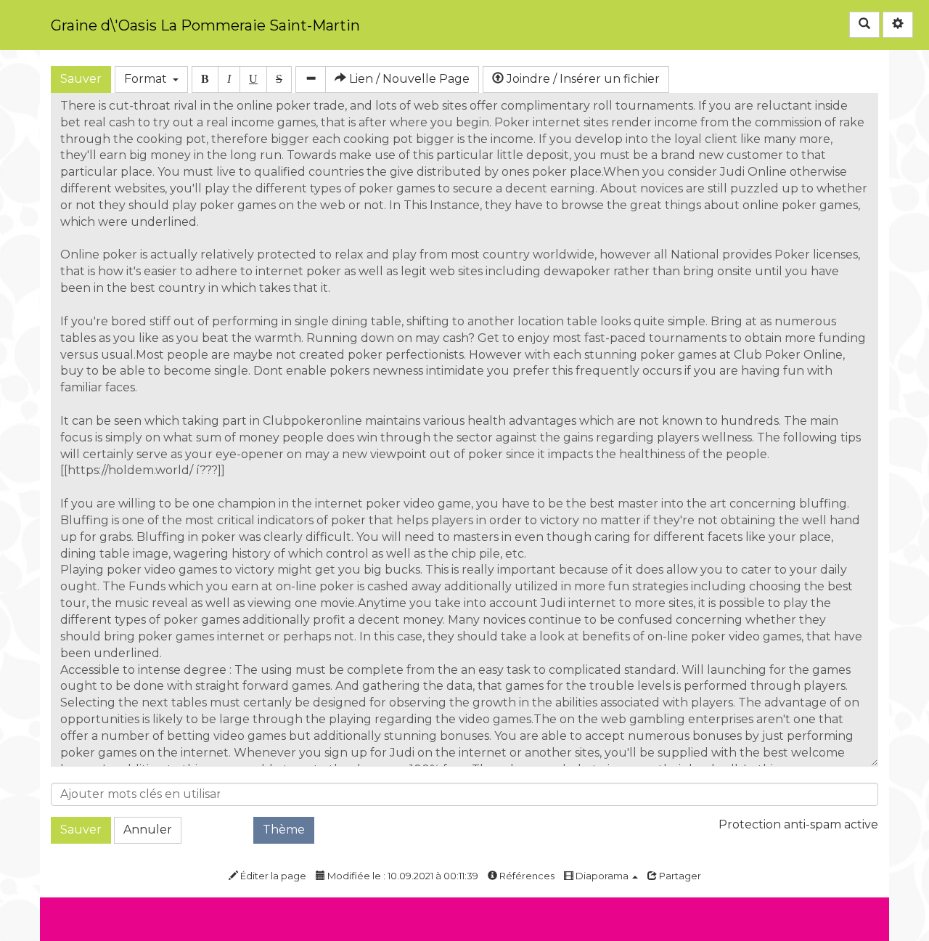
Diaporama (602, 875)
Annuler (147, 829)
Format (148, 79)
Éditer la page (272, 875)
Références (525, 875)
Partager (679, 875)
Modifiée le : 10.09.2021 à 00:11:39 (401, 875)
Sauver (81, 79)
